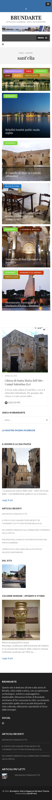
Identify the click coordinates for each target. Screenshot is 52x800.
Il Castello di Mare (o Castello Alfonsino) (23, 174)
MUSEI (7, 75)
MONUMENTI (41, 71)
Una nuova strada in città (14, 514)
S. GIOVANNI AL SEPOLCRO (30, 229)
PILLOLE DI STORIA (12, 186)
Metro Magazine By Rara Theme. (34, 791)
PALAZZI (17, 75)
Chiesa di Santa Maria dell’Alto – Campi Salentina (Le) (25, 382)
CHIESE (28, 71)
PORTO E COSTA (31, 75)
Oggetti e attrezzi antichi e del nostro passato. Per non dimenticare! (23, 216)
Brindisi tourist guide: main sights (22, 131)
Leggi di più (14, 402)
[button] (48, 4)
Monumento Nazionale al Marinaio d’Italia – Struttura (22, 304)
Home (21, 53)
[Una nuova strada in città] (14, 576)
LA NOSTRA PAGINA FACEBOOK (18, 430)
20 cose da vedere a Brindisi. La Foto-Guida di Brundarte (24, 84)
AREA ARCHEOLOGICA (13, 71)
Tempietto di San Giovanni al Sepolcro (23, 260)
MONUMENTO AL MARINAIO (31, 272)
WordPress (32, 793)
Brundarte (26, 17)
